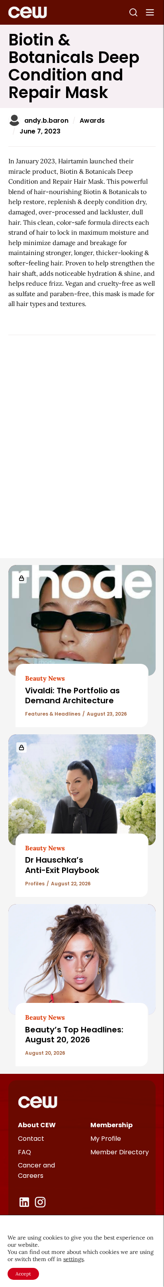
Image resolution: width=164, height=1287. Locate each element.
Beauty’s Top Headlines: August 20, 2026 (74, 1034)
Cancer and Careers (36, 1170)
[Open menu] (150, 12)
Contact (31, 1138)
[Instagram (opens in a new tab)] (40, 1202)
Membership (111, 1125)
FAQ (24, 1152)
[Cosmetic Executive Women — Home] (27, 12)
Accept (23, 1274)
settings (73, 1259)
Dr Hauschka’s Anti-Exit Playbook (62, 864)
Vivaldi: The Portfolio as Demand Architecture (72, 695)
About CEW (37, 1125)
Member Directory (119, 1152)
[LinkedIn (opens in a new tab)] (24, 1202)
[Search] (133, 12)
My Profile (105, 1138)
